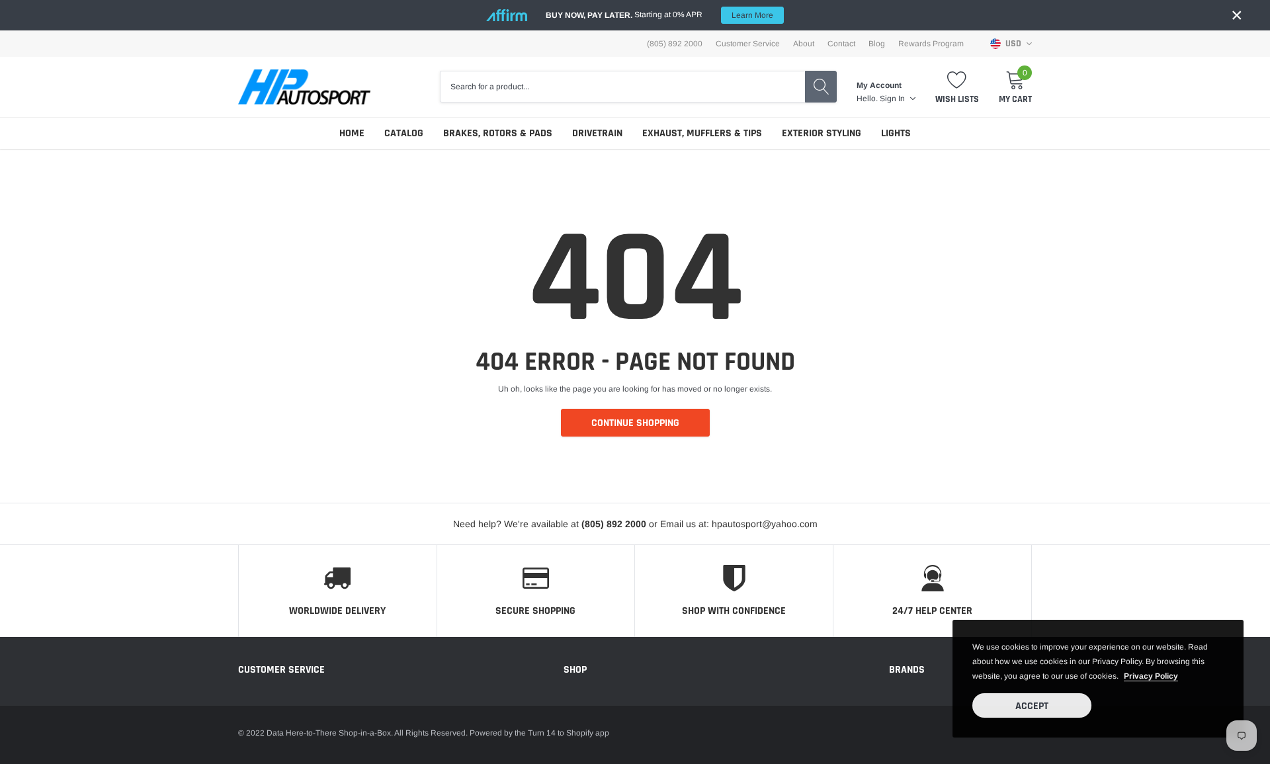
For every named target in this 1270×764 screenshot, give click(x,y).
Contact (841, 44)
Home (351, 133)
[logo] (304, 87)
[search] (821, 87)
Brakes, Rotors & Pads (497, 133)
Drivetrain (597, 133)
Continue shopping (635, 423)
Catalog (403, 133)
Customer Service (748, 44)
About (803, 44)
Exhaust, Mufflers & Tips (702, 133)
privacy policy (1151, 676)
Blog (876, 44)
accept (1031, 706)
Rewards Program (931, 44)
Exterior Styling (821, 133)
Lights (896, 133)
